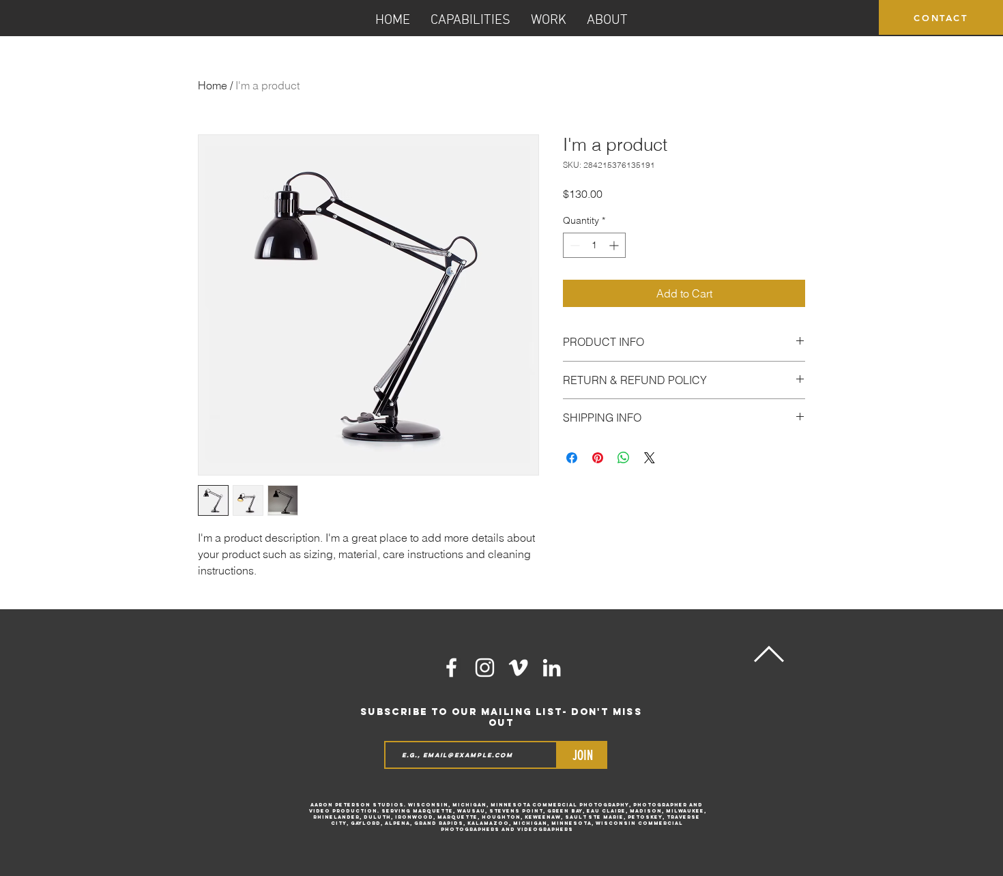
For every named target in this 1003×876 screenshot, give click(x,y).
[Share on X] (649, 458)
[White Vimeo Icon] (518, 667)
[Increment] (615, 245)
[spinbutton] (594, 245)
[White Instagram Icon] (484, 667)
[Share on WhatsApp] (623, 458)
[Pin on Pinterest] (598, 458)
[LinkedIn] (551, 667)
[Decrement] (573, 245)
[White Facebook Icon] (451, 667)
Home (212, 85)
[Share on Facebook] (572, 458)
